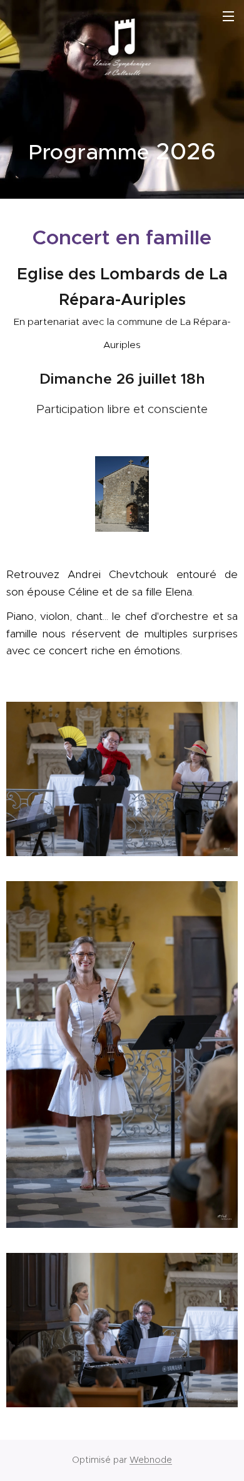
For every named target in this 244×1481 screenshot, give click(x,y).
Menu (228, 15)
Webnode (151, 1459)
